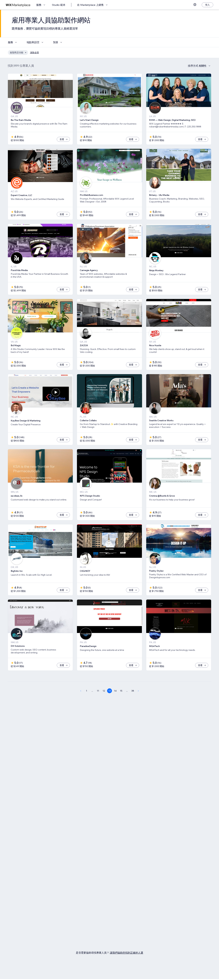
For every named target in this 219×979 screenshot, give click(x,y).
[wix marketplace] (18, 5)
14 (115, 690)
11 (98, 690)
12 (104, 690)
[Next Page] (138, 690)
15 (121, 690)
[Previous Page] (80, 690)
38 (132, 690)
